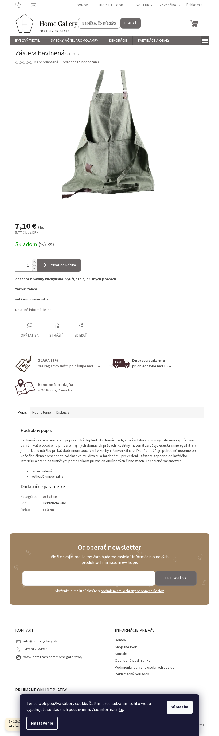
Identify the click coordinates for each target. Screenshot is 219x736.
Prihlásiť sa (176, 578)
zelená (48, 509)
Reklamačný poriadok (132, 674)
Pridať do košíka (63, 265)
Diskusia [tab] (62, 412)
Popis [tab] (22, 412)
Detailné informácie (30, 310)
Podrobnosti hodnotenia (80, 62)
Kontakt (121, 654)
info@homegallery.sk (40, 641)
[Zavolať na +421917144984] (23, 4)
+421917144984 (35, 649)
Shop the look (111, 5)
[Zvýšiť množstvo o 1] (34, 262)
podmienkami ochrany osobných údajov (132, 591)
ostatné (49, 496)
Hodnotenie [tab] (41, 412)
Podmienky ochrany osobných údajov (144, 667)
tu (121, 709)
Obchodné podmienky (132, 660)
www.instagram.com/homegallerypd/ (53, 657)
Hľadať (130, 23)
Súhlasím (180, 707)
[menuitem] (27, 40)
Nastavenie (42, 723)
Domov (82, 5)
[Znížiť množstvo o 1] (34, 268)
